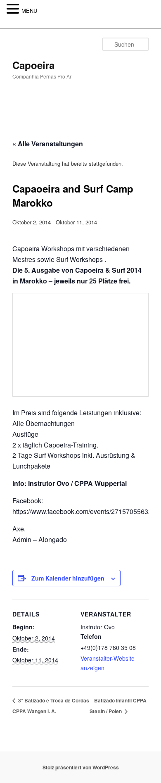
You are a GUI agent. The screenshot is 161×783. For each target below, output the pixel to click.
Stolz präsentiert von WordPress (81, 767)
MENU (29, 10)
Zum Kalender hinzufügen (67, 578)
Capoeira (33, 65)
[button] (14, 9)
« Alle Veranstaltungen (47, 143)
